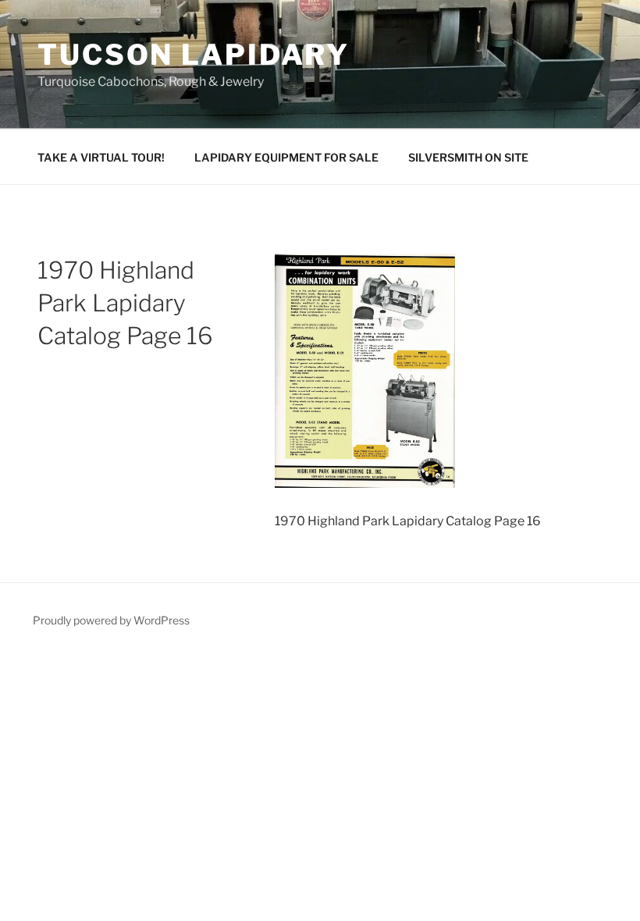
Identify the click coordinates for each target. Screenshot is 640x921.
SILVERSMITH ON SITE (468, 157)
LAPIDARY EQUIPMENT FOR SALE (286, 157)
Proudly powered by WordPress (111, 620)
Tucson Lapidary (193, 54)
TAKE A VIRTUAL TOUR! (101, 157)
